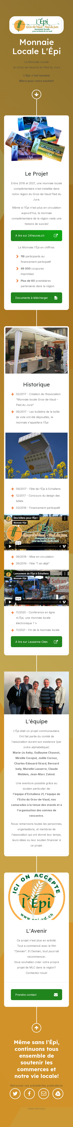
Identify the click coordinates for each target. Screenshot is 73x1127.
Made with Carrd (36, 1109)
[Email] (43, 1093)
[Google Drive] (57, 1093)
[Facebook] (29, 1093)
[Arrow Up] (36, 1028)
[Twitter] (15, 1093)
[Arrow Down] (36, 94)
